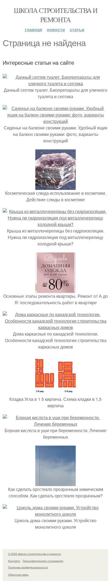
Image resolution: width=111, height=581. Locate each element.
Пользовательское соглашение (43, 561)
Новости (56, 29)
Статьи (77, 29)
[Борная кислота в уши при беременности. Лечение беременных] (55, 424)
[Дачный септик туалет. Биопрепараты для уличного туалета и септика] (55, 83)
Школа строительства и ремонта (55, 15)
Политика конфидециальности (28, 567)
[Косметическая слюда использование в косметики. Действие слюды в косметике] (55, 186)
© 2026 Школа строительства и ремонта (34, 554)
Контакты (14, 561)
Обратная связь (18, 574)
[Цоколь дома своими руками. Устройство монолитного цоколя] (55, 514)
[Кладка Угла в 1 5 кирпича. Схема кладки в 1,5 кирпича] (55, 392)
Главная (33, 29)
